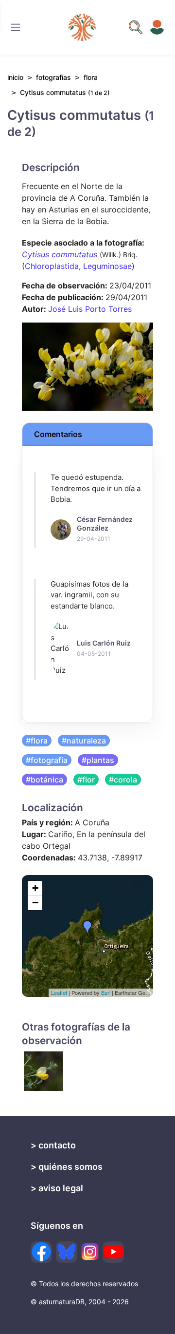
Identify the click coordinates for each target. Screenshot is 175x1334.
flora (91, 77)
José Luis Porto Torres (90, 309)
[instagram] (90, 1251)
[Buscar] (15, 27)
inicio (15, 77)
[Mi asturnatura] (157, 27)
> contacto (53, 1145)
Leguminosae (107, 266)
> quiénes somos (67, 1167)
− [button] (35, 902)
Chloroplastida (52, 266)
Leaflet (59, 992)
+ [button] (35, 888)
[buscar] (135, 27)
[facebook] (41, 1252)
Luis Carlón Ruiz (104, 643)
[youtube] (113, 1252)
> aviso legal (57, 1188)
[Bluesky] (66, 1252)
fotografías (53, 77)
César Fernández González (105, 524)
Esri (105, 992)
